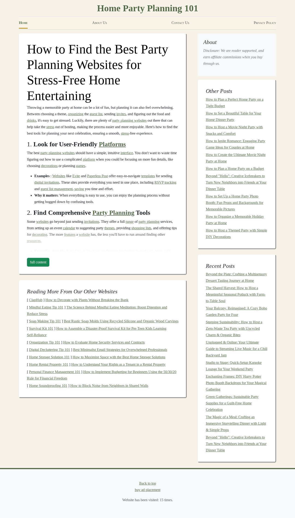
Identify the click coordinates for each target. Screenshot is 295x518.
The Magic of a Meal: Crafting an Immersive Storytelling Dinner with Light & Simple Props (236, 423)
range (130, 222)
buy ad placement (147, 490)
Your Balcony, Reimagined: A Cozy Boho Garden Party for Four (236, 311)
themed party (145, 251)
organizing (75, 114)
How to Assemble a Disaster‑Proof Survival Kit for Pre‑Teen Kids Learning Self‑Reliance (96, 332)
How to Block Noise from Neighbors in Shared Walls (109, 386)
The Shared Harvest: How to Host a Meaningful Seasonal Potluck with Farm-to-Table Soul (236, 294)
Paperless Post (97, 176)
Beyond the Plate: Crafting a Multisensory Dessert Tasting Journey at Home (236, 277)
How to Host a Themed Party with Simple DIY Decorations (236, 233)
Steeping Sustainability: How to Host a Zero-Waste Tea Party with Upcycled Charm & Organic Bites (234, 328)
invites (121, 114)
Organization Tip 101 (44, 342)
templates (148, 176)
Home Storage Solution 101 (49, 357)
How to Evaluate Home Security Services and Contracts (104, 342)
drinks (31, 120)
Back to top (147, 483)
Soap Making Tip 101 (45, 321)
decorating (39, 234)
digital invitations (46, 182)
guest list (96, 114)
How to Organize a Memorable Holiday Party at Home (235, 220)
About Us (99, 23)
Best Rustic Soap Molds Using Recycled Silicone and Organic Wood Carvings (121, 321)
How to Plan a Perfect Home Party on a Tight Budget (234, 102)
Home (23, 23)
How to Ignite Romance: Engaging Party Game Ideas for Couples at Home (235, 144)
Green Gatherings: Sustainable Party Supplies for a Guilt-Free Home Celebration (232, 403)
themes (109, 228)
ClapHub (35, 300)
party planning (149, 222)
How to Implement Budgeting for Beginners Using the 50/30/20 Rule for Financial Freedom (101, 375)
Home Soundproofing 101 (48, 386)
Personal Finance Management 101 (54, 372)
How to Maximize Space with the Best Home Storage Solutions (119, 357)
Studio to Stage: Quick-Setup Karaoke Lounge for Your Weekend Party (234, 366)
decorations (49, 166)
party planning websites (129, 120)
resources (34, 241)
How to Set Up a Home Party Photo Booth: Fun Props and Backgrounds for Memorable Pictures (234, 202)
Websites (58, 176)
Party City (73, 251)
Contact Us (180, 23)
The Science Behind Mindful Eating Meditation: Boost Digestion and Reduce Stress (97, 310)
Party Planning (113, 212)
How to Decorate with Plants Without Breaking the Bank (86, 300)
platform (89, 159)
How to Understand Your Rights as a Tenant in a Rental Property (118, 364)
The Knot (93, 251)
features (69, 234)
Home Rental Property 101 (48, 364)
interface (127, 153)
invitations (91, 222)
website (84, 234)
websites (42, 222)
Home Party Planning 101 (147, 8)
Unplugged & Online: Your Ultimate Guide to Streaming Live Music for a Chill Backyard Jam (236, 348)
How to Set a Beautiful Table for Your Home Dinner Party (233, 116)
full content (38, 262)
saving (79, 189)
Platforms (112, 144)
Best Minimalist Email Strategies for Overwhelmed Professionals (120, 350)
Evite (76, 176)
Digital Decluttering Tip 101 (49, 350)
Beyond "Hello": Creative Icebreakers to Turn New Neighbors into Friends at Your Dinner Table (236, 182)
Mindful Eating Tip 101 (46, 307)
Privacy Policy (265, 23)
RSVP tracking (165, 182)
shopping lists (141, 228)
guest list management (57, 189)
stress (50, 127)
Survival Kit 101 (41, 328)
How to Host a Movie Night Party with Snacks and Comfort (234, 130)
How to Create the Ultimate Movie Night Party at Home (236, 158)
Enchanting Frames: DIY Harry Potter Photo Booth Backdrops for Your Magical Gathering (236, 382)
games (80, 166)
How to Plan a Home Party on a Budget (235, 169)
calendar (69, 228)
